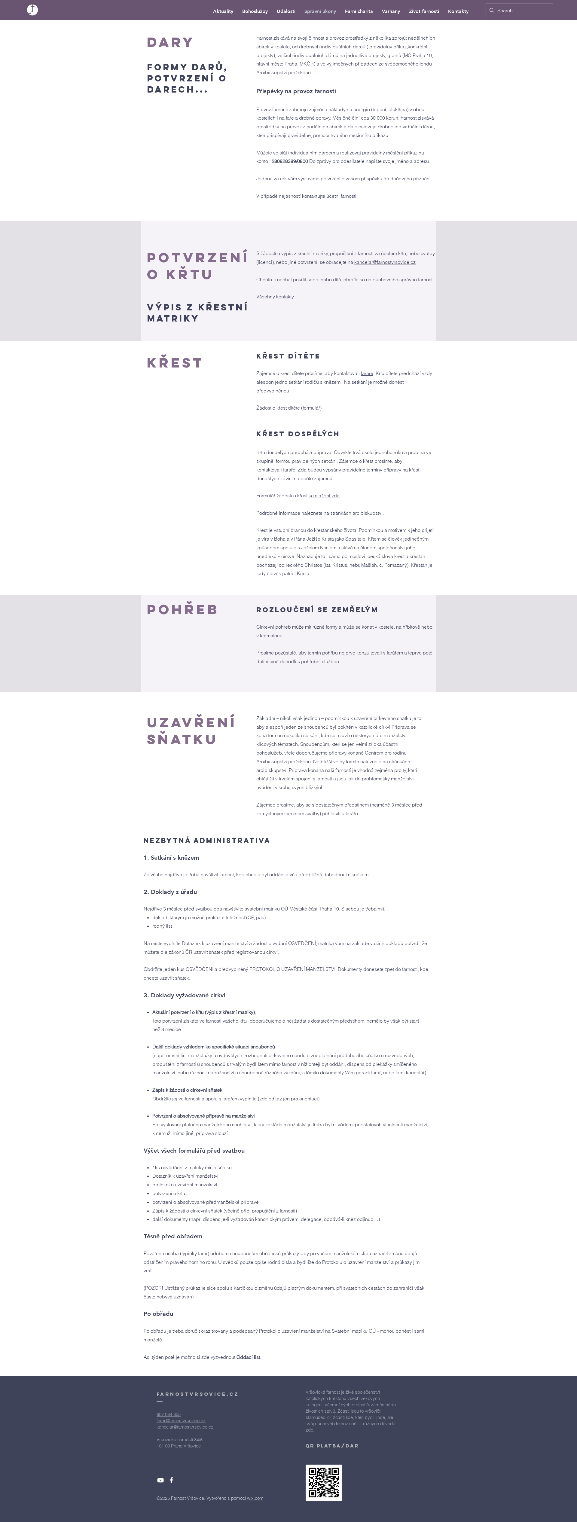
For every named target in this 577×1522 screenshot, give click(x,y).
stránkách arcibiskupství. (357, 513)
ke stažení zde (324, 496)
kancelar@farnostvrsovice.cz (385, 262)
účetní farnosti (341, 196)
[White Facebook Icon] (171, 1480)
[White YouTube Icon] (160, 1480)
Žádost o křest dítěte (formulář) (289, 408)
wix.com (255, 1498)
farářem (395, 653)
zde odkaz (270, 1099)
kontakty (285, 297)
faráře (367, 373)
